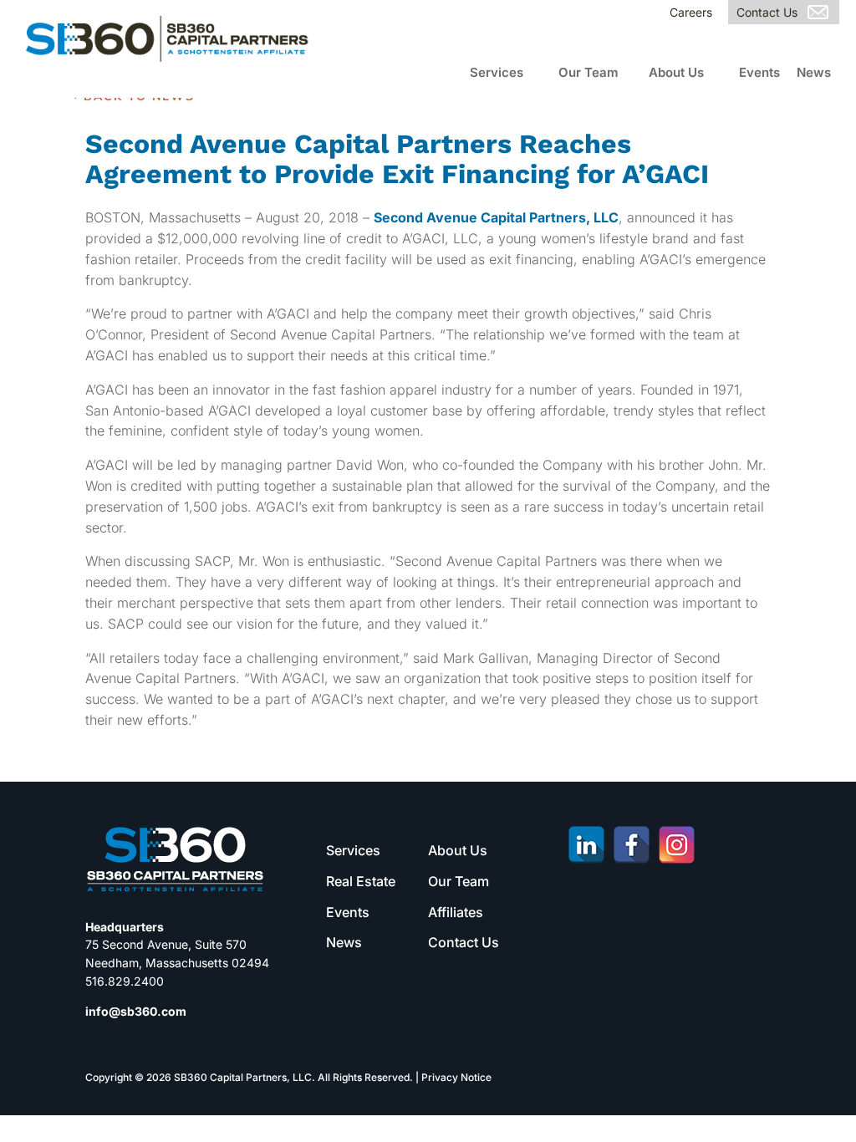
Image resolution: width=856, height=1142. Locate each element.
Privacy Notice (456, 1077)
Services (496, 72)
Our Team (588, 72)
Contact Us (766, 12)
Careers (691, 12)
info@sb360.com (135, 1011)
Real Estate (360, 881)
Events (759, 72)
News (814, 72)
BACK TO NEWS (139, 97)
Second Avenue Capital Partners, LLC (496, 217)
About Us (676, 72)
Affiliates (455, 912)
